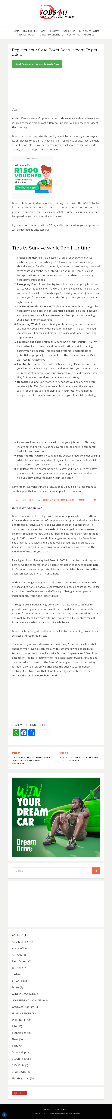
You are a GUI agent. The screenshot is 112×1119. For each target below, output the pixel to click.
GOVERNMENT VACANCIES (27, 1000)
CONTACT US (73, 34)
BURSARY (54, 31)
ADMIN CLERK (20, 941)
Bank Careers (20, 961)
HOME (16, 31)
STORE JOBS (19, 1071)
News (15, 1039)
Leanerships (30, 31)
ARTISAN (17, 955)
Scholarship (19, 1052)
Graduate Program (23, 1006)
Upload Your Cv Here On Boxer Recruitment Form (56, 500)
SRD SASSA (18, 1065)
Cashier (16, 974)
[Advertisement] (56, 88)
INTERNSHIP (69, 31)
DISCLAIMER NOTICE (89, 31)
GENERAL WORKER (23, 993)
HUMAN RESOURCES (24, 1013)
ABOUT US (89, 34)
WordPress (75, 1113)
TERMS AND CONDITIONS (50, 34)
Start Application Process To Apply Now (37, 63)
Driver (15, 987)
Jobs (43, 31)
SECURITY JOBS (21, 1058)
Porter (16, 1045)
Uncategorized (20, 1078)
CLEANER (17, 981)
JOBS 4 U (65, 1109)
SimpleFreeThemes (52, 1113)
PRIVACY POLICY (26, 34)
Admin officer (20, 948)
